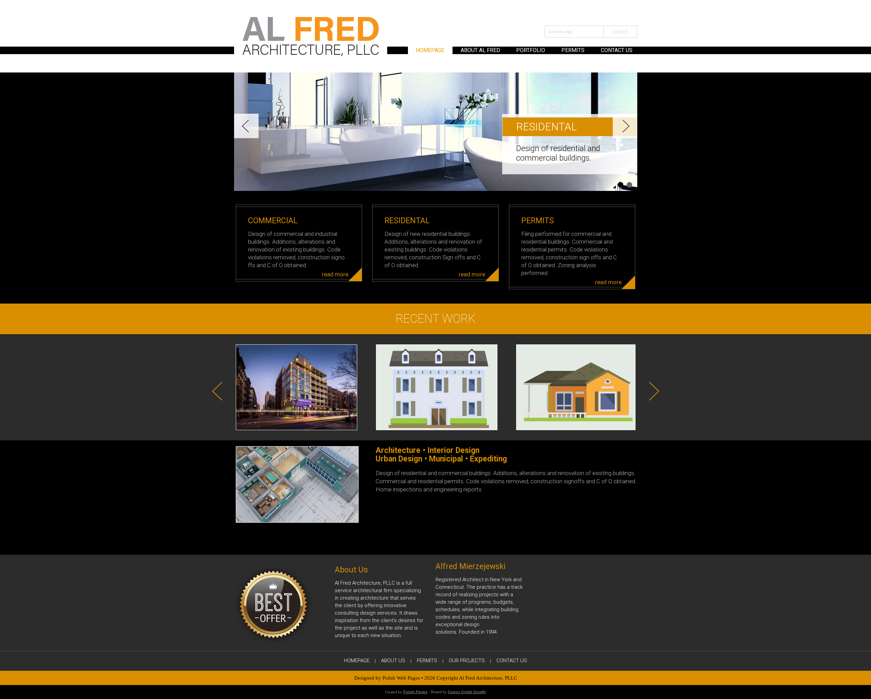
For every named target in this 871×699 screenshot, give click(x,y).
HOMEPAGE (430, 50)
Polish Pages (415, 692)
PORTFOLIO (530, 50)
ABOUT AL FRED (480, 50)
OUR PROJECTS (467, 660)
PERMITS (573, 50)
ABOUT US (393, 660)
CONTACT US (616, 50)
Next (625, 126)
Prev (246, 126)
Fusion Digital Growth (467, 692)
